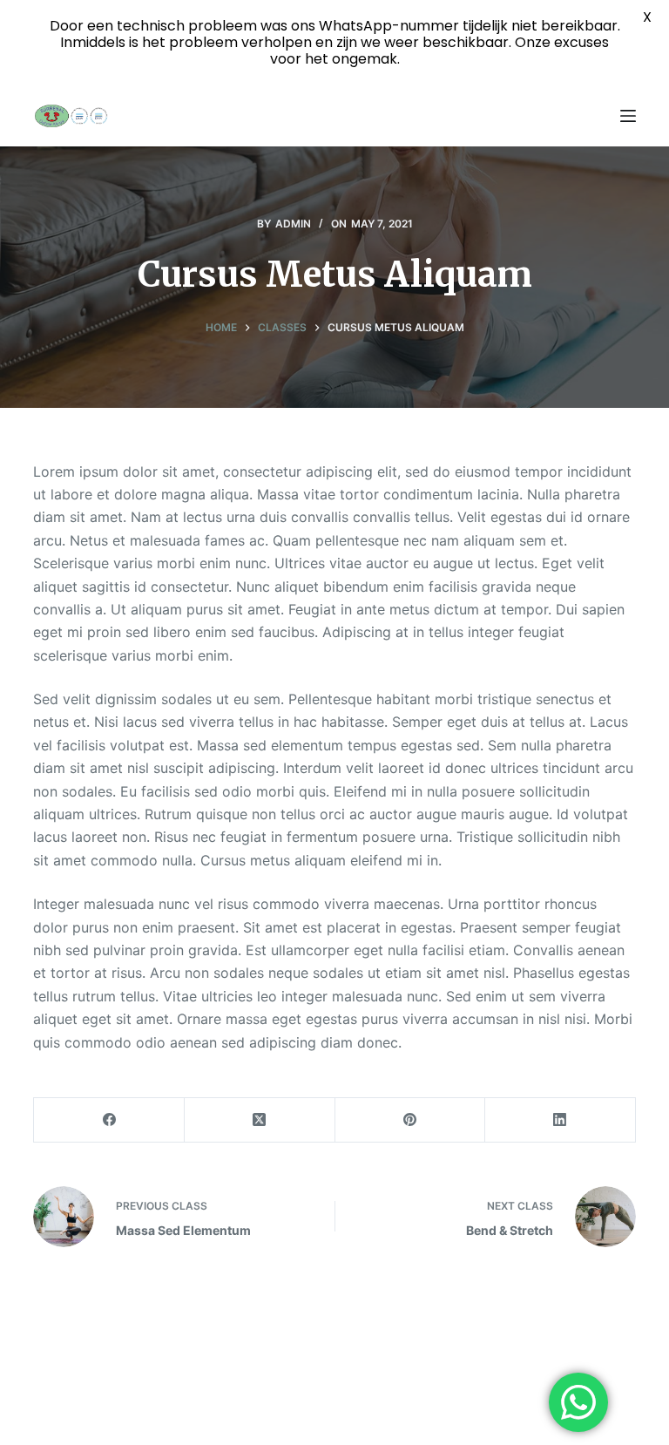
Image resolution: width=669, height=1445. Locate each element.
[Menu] (628, 116)
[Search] (595, 116)
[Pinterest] (410, 1120)
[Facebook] (109, 1120)
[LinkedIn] (560, 1120)
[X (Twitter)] (260, 1120)
